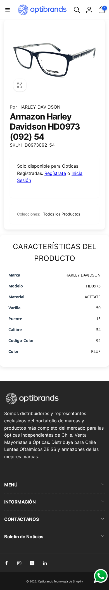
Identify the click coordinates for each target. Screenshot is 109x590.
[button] (7, 10)
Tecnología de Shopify (68, 581)
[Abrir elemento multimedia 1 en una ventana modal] (54, 60)
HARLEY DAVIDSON (35, 107)
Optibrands (45, 581)
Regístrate (55, 173)
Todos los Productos (61, 214)
